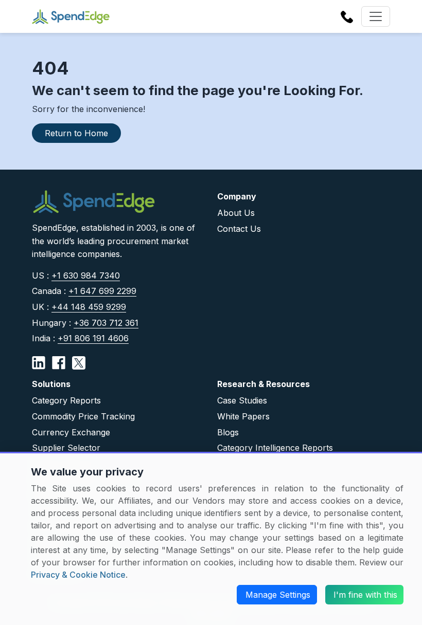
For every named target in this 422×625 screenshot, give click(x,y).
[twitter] (78, 362)
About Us (236, 213)
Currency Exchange (71, 432)
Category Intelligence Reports (275, 448)
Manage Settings (277, 595)
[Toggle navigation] (375, 16)
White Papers (243, 416)
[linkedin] (38, 362)
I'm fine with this (365, 595)
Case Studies (242, 400)
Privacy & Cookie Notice (78, 574)
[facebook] (58, 362)
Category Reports (66, 400)
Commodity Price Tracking (83, 416)
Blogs (228, 432)
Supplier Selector (66, 448)
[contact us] (347, 16)
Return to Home (76, 133)
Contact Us (239, 229)
